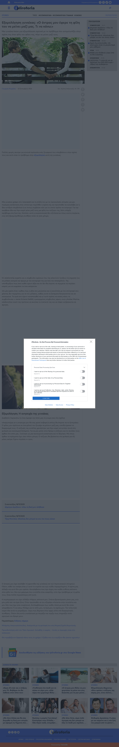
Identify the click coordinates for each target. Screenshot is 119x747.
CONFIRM (46, 398)
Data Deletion (49, 405)
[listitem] (59, 367)
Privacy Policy (70, 405)
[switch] (82, 371)
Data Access (59, 405)
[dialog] (59, 373)
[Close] (91, 342)
